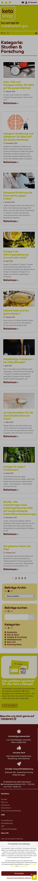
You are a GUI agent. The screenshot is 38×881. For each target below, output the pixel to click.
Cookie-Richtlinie (22, 866)
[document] (19, 440)
